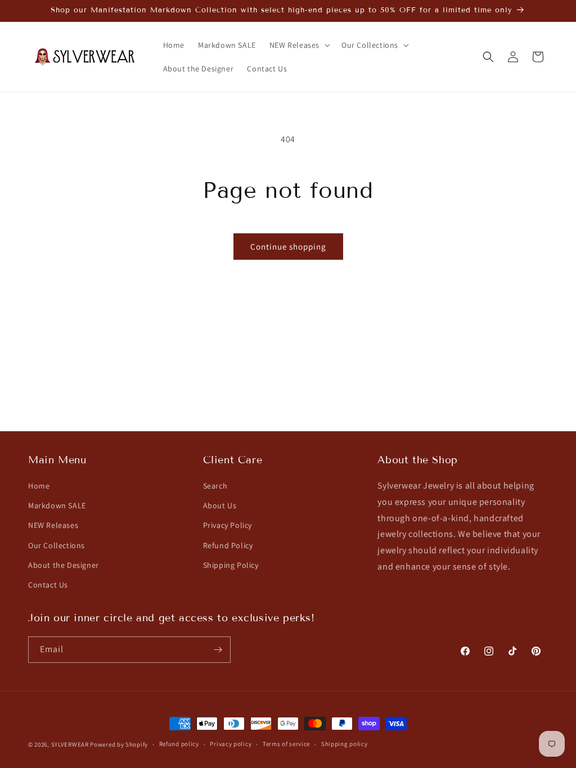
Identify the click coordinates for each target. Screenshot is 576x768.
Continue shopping (288, 246)
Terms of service (286, 744)
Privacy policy (230, 744)
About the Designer (63, 565)
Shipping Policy (231, 565)
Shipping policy (344, 744)
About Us (220, 505)
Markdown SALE (57, 505)
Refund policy (179, 744)
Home (39, 486)
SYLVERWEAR (70, 744)
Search (215, 486)
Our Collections (56, 545)
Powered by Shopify (119, 744)
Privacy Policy (227, 525)
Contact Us (48, 585)
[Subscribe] (217, 649)
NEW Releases (53, 525)
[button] (299, 45)
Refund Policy (228, 545)
